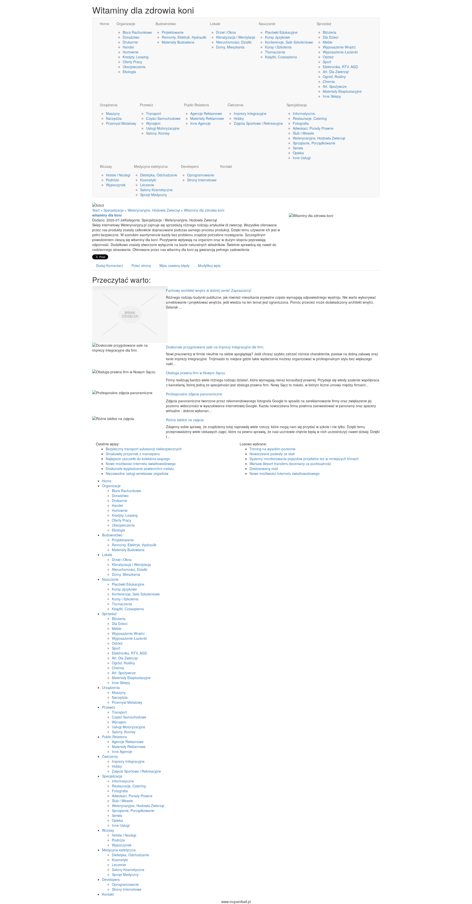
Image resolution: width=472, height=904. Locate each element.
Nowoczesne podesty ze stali (272, 453)
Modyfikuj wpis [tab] (209, 265)
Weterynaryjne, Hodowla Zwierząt (154, 210)
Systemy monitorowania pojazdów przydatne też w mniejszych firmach (304, 458)
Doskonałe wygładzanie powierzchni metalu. (140, 468)
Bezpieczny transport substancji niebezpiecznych (144, 448)
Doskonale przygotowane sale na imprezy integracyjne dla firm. (215, 346)
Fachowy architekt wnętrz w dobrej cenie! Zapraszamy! (208, 290)
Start (96, 210)
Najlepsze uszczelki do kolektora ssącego (138, 458)
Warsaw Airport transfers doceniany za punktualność (290, 463)
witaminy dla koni (107, 215)
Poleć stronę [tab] (141, 265)
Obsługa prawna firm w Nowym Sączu (195, 372)
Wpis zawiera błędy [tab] (174, 265)
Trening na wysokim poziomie (272, 448)
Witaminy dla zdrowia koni (204, 210)
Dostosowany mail (264, 468)
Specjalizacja (113, 210)
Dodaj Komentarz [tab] (109, 265)
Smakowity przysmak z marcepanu (133, 453)
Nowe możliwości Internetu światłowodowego (141, 463)
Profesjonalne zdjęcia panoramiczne (194, 393)
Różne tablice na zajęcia (185, 419)
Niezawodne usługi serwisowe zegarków (137, 473)
